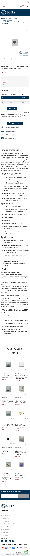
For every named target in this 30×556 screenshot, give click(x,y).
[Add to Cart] (9, 364)
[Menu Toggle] (25, 12)
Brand (4, 77)
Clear (3, 84)
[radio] (5, 82)
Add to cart (12, 108)
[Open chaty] (26, 552)
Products (10, 18)
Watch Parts (18, 18)
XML (21, 554)
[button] (26, 31)
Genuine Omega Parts (6, 20)
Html (23, 554)
